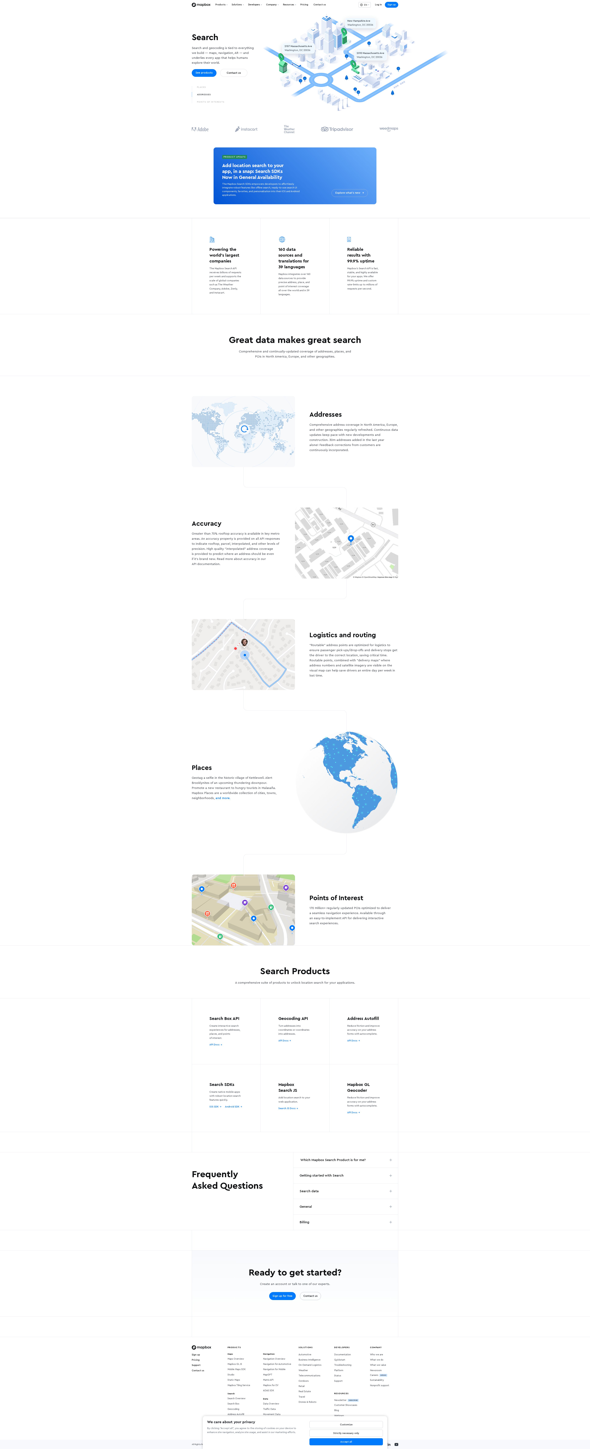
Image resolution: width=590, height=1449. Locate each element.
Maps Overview (236, 1359)
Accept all (346, 1442)
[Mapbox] (201, 5)
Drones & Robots (307, 1402)
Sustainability (377, 1380)
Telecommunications (309, 1376)
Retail (302, 1386)
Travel (302, 1397)
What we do (376, 1360)
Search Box (233, 1404)
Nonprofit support (379, 1385)
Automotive (305, 1354)
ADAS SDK (268, 1390)
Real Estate (305, 1391)
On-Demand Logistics (310, 1365)
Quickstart (339, 1360)
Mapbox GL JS (235, 1364)
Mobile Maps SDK (237, 1369)
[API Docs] (226, 1031)
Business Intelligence (310, 1360)
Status (337, 1376)
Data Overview (271, 1404)
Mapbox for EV (270, 1385)
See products (204, 72)
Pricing (196, 1360)
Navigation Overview (274, 1359)
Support (196, 1365)
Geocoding (233, 1409)
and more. (223, 798)
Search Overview (237, 1398)
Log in (378, 5)
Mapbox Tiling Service (239, 1385)
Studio (231, 1375)
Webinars (339, 1416)
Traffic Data (269, 1409)
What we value (378, 1365)
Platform (338, 1370)
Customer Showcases (345, 1405)
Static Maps (234, 1380)
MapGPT (267, 1375)
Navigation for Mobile (274, 1369)
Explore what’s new (349, 193)
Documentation (342, 1354)
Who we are (376, 1354)
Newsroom (376, 1370)
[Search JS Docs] (295, 1098)
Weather (303, 1370)
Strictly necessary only (346, 1433)
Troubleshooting (342, 1365)
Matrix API (268, 1380)
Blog (336, 1410)
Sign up (391, 5)
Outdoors (304, 1381)
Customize (346, 1424)
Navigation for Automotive (277, 1364)
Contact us (198, 1370)
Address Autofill (236, 1414)
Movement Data (271, 1414)
